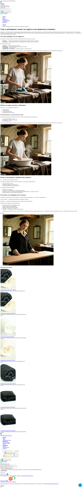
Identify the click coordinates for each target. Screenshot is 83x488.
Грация (3, 3)
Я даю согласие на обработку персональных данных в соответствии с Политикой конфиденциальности (22, 469)
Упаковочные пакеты (7, 440)
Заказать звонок (3, 461)
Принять (2, 485)
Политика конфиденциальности (6, 468)
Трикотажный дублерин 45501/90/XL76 (8, 313)
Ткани (4, 18)
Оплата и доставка (6, 442)
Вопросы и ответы (6, 20)
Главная (4, 24)
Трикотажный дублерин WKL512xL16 (7, 360)
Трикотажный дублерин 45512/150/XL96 (8, 289)
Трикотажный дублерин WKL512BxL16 (8, 383)
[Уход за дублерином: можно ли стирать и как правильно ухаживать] (28, 265)
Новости (4, 446)
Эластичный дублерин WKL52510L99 (7, 430)
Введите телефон (3, 466)
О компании (5, 21)
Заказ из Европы (6, 447)
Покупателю (5, 19)
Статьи (4, 25)
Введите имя (2, 464)
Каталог (4, 16)
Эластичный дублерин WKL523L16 (7, 336)
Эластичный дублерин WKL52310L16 (7, 407)
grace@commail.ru (3, 13)
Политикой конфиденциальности (52, 483)
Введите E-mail (3, 467)
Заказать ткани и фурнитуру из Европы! (8, 481)
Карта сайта (2, 472)
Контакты (4, 22)
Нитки (4, 17)
